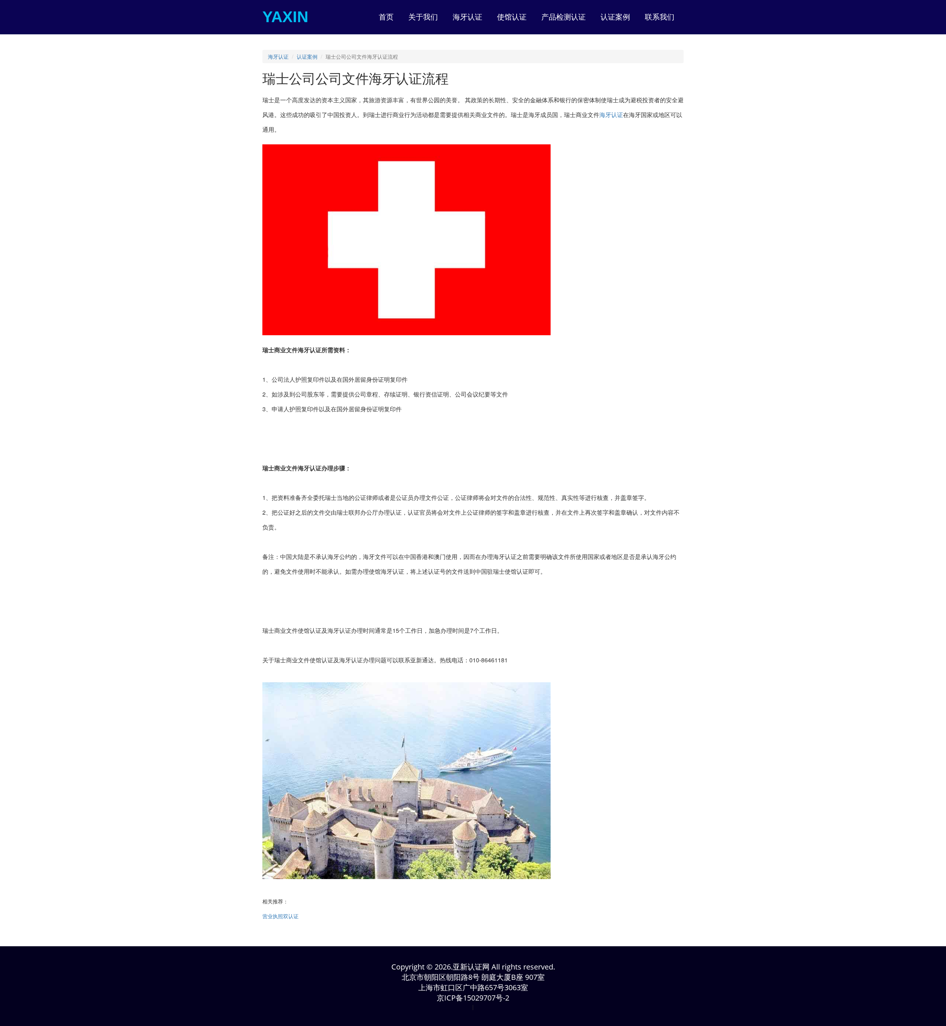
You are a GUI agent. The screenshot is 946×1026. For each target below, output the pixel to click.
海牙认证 (278, 56)
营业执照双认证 (280, 916)
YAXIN (285, 16)
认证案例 (307, 56)
